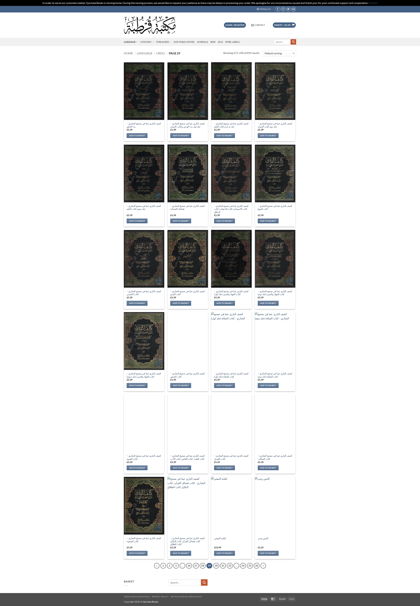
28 (202, 565)
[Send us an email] (293, 9)
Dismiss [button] (373, 2)
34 (243, 565)
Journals (202, 42)
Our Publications (184, 42)
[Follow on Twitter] (288, 9)
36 (256, 565)
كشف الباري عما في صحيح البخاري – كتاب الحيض (187, 375)
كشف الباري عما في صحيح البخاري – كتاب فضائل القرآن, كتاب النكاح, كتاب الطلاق (187, 541)
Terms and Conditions (137, 596)
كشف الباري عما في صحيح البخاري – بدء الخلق (144, 125)
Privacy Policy (160, 596)
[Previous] (157, 565)
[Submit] (293, 42)
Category (146, 42)
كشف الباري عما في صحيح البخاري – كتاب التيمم (187, 293)
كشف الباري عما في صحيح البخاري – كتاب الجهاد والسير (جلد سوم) (144, 375)
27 (195, 565)
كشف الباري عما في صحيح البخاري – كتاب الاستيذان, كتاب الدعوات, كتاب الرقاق (231, 208)
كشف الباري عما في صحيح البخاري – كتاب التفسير (144, 293)
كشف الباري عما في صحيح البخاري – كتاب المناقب (275, 457)
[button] (264, 9)
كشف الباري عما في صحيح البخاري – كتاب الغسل (231, 457)
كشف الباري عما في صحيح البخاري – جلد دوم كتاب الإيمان (275, 125)
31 (222, 565)
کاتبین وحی (263, 538)
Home (128, 53)
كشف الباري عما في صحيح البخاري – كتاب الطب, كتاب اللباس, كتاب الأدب (187, 457)
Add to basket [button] (137, 136)
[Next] (263, 565)
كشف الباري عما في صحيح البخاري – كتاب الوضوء (144, 540)
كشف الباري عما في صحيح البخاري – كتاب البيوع (275, 207)
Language (130, 42)
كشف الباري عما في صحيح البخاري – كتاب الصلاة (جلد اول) (231, 375)
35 (249, 565)
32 (229, 565)
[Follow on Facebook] (277, 9)
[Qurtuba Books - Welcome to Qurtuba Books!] (150, 25)
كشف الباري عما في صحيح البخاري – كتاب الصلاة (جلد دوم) (275, 375)
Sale (220, 42)
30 (216, 565)
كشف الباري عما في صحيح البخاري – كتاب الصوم (144, 457)
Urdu (160, 53)
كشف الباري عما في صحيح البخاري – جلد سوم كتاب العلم (144, 207)
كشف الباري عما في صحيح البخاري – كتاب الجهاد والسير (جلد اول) (231, 293)
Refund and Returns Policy (186, 596)
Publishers (162, 42)
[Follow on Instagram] (283, 9)
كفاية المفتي (220, 538)
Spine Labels (232, 42)
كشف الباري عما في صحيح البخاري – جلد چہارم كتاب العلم (231, 125)
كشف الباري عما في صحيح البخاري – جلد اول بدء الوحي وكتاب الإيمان (187, 125)
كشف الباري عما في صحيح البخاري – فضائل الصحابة (187, 207)
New (213, 42)
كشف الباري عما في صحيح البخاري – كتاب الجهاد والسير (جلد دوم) (275, 293)
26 (189, 565)
